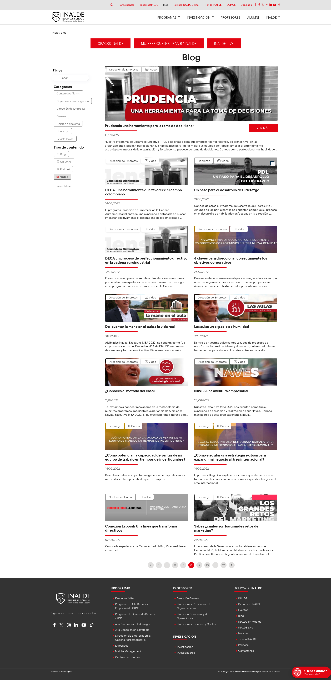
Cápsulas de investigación (73, 101)
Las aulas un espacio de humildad (221, 326)
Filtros (57, 70)
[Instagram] (267, 5)
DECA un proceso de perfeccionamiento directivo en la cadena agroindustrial (146, 260)
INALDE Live (224, 43)
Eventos (243, 609)
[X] (263, 5)
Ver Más (263, 127)
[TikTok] (279, 5)
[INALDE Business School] (68, 16)
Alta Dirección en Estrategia (132, 629)
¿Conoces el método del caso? (130, 391)
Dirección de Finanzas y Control (196, 624)
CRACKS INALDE (110, 43)
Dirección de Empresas (71, 108)
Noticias (243, 633)
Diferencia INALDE (249, 604)
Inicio (55, 32)
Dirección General (188, 598)
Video (64, 176)
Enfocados (121, 645)
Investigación (198, 17)
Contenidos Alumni (68, 93)
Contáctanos (246, 650)
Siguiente (232, 565)
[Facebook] (259, 5)
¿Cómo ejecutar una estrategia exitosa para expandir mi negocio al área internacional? (230, 457)
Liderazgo (63, 131)
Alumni (253, 17)
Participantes (126, 4)
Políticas (243, 644)
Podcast (65, 169)
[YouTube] (274, 5)
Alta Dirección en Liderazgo (132, 624)
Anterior (151, 565)
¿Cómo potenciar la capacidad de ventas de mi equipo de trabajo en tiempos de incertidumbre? (145, 457)
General (61, 116)
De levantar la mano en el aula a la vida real (140, 326)
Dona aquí (247, 4)
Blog (165, 4)
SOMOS (231, 4)
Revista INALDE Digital (186, 4)
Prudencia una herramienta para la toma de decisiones (149, 126)
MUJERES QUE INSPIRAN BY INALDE (169, 43)
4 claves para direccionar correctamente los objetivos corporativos (230, 260)
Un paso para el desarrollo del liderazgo (226, 190)
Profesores (230, 17)
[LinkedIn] (270, 5)
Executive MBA (124, 598)
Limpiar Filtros (63, 185)
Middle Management (128, 651)
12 (223, 565)
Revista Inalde (65, 138)
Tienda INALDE (213, 4)
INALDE (271, 17)
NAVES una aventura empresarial (221, 391)
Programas (167, 17)
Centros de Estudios (127, 657)
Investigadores (186, 652)
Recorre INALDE (148, 4)
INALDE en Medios (249, 621)
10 (207, 565)
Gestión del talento (68, 123)
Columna (65, 161)
